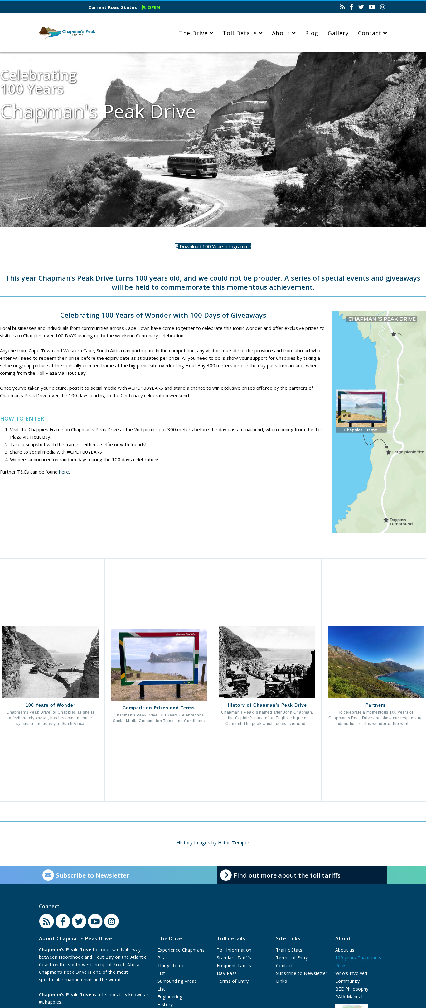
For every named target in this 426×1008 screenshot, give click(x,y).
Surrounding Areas (177, 981)
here (64, 472)
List (161, 973)
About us (344, 950)
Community (347, 981)
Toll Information (234, 950)
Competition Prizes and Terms (159, 707)
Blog (311, 33)
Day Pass (227, 973)
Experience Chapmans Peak (181, 954)
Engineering (169, 997)
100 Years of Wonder (50, 704)
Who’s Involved (351, 973)
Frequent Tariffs (234, 965)
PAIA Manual (349, 997)
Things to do (171, 965)
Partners (375, 704)
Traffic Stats (289, 950)
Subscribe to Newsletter (301, 973)
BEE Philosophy (352, 989)
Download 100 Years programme (214, 246)
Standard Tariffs (234, 958)
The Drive (193, 33)
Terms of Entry (233, 981)
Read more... (52, 730)
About (281, 33)
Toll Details (240, 33)
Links (281, 981)
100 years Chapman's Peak (358, 961)
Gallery (338, 33)
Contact (369, 33)
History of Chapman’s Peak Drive (267, 704)
